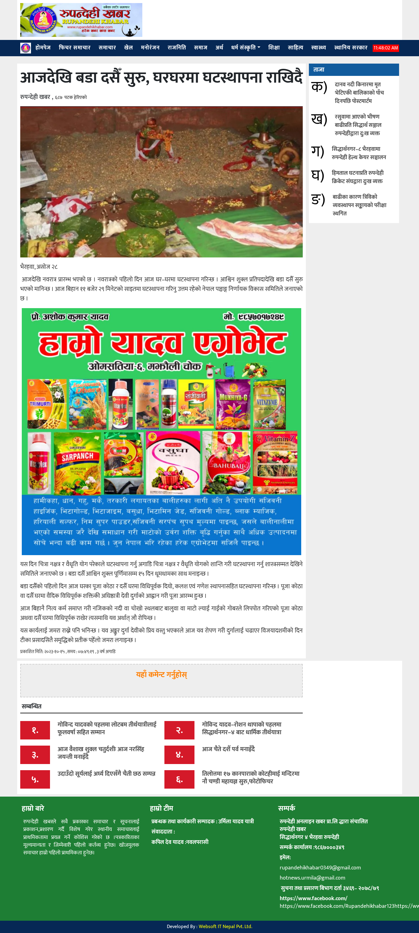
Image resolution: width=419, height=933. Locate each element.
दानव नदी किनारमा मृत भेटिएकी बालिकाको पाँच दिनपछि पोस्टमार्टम (359, 93)
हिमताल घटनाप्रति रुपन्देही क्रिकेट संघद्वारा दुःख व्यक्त (358, 177)
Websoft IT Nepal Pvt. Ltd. (225, 927)
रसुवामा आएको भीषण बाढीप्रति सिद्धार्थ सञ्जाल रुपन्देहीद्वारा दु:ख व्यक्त (358, 125)
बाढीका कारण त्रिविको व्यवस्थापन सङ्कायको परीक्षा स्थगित (359, 205)
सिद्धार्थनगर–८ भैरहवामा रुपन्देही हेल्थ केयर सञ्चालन (359, 153)
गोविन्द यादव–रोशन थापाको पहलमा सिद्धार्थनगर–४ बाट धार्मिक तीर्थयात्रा (241, 728)
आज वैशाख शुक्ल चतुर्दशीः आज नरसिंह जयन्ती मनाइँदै (101, 753)
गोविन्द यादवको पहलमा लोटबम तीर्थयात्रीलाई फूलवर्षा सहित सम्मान (107, 728)
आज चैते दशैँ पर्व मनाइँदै (228, 749)
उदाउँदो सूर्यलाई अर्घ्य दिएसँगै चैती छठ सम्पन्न (107, 774)
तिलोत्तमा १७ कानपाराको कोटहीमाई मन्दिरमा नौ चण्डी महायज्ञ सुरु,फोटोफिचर (250, 778)
